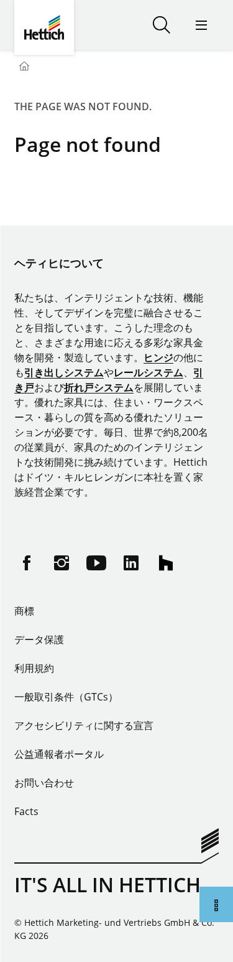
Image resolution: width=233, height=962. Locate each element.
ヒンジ (158, 357)
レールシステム (148, 372)
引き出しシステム (64, 372)
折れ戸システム (99, 387)
